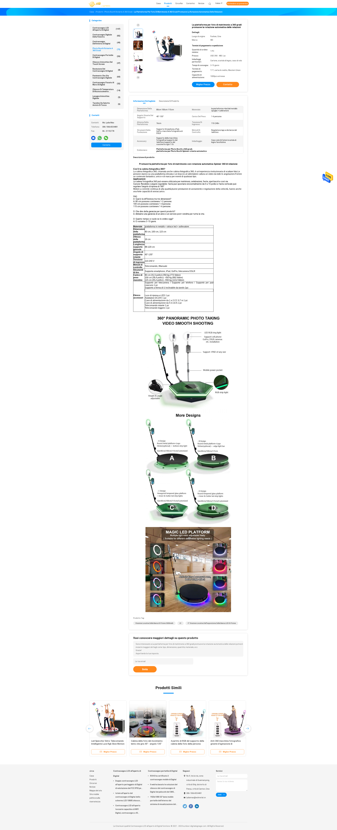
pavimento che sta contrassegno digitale (106, 77)
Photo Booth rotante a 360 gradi (106, 49)
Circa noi (93, 783)
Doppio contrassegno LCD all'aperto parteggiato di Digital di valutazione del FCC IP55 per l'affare (128, 785)
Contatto (106, 145)
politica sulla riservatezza (95, 800)
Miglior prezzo (203, 84)
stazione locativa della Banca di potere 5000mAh (154, 623)
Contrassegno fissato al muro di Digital (106, 83)
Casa (92, 776)
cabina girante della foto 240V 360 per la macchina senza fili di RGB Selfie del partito (147, 744)
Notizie (92, 787)
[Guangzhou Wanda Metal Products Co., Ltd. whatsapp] (100, 138)
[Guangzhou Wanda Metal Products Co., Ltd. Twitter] (185, 806)
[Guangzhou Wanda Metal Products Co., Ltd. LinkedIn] (197, 806)
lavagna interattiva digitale (106, 97)
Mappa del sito (96, 791)
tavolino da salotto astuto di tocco (106, 104)
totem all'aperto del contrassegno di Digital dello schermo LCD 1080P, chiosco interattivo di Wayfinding (127, 797)
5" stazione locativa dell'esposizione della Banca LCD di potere (212, 623)
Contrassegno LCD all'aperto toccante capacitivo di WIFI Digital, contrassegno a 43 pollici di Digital (127, 810)
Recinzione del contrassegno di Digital (106, 70)
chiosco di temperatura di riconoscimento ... (106, 90)
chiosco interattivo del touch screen (106, 63)
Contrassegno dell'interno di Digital (106, 42)
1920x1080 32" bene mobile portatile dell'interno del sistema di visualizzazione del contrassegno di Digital (163, 801)
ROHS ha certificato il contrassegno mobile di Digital (163, 778)
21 (180, 623)
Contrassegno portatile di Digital (106, 56)
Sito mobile (94, 794)
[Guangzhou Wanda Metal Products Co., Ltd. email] (93, 138)
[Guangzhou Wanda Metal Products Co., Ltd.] (99, 4)
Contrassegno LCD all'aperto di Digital (106, 29)
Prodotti (93, 779)
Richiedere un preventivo (237, 3)
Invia (145, 669)
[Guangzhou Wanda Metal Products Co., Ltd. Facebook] (191, 806)
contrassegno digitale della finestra (106, 36)
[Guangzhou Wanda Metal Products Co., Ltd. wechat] (106, 138)
